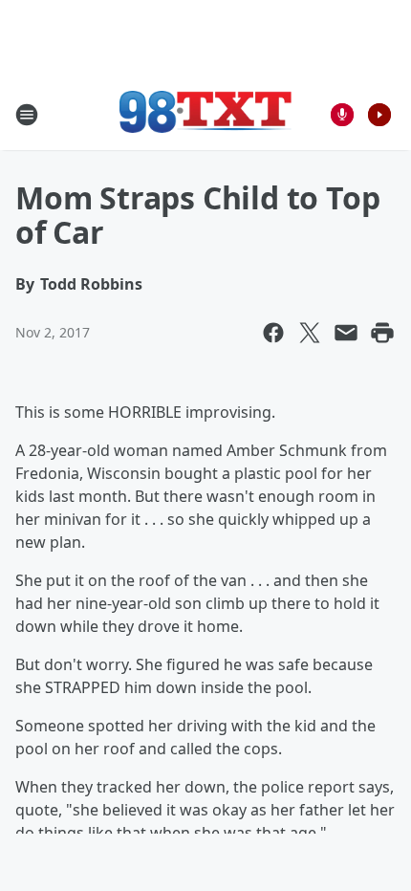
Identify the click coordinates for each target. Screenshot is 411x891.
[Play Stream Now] (379, 114)
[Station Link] (205, 114)
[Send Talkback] (342, 114)
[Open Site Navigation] (26, 114)
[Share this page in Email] (346, 332)
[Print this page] (382, 332)
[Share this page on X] (309, 332)
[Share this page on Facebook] (273, 332)
